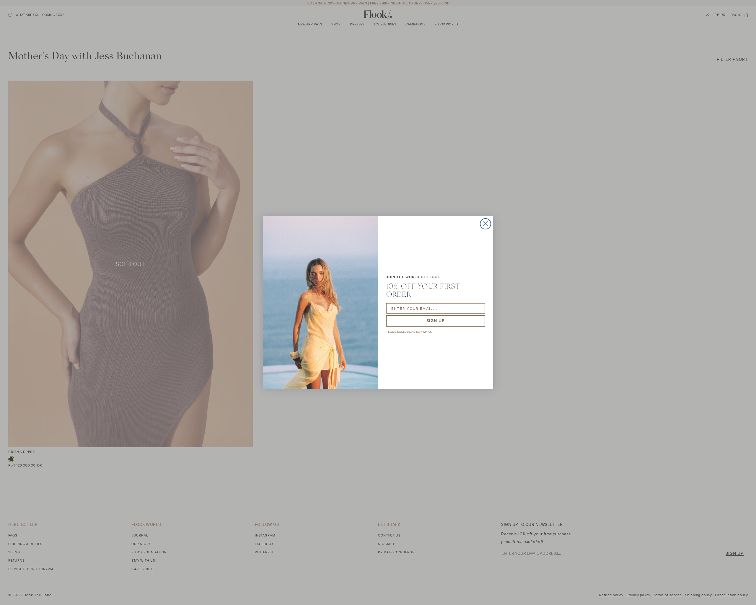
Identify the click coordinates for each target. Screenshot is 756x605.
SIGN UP (435, 321)
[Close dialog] (485, 223)
